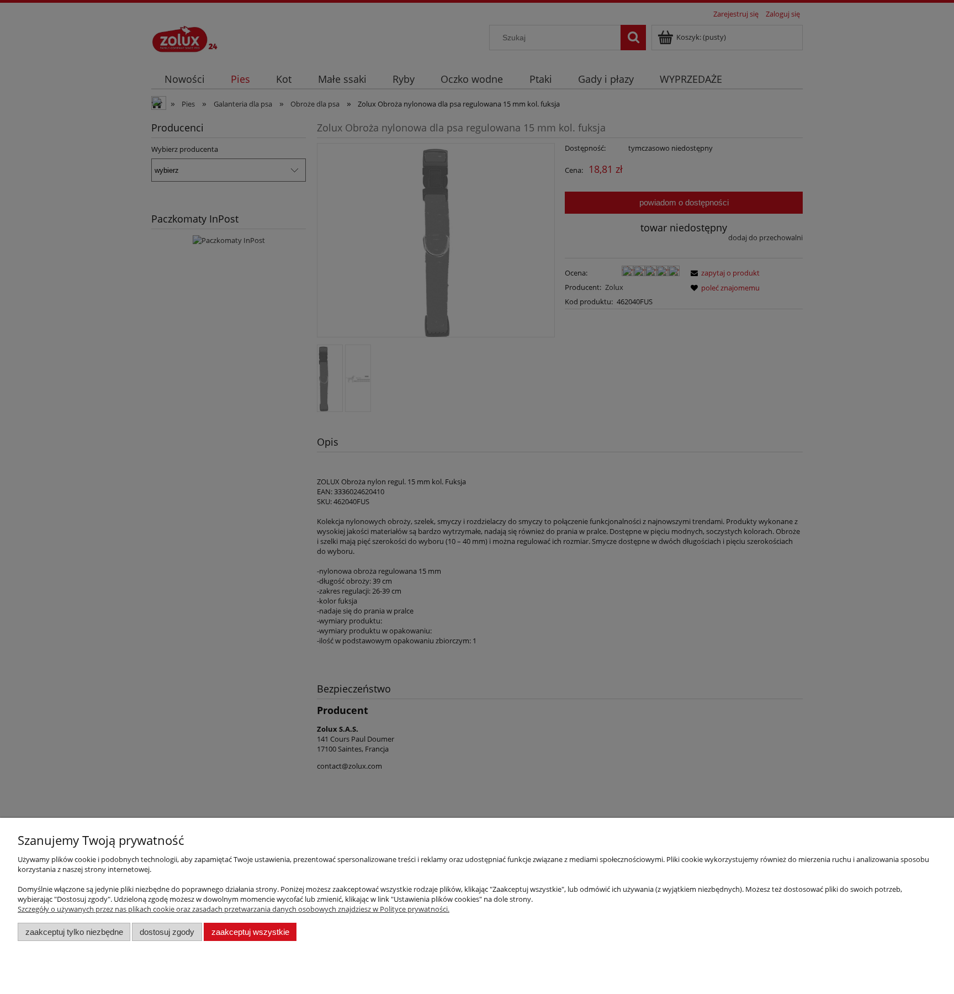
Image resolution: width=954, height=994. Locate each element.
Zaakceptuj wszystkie (250, 932)
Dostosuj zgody (167, 932)
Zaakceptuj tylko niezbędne (74, 932)
